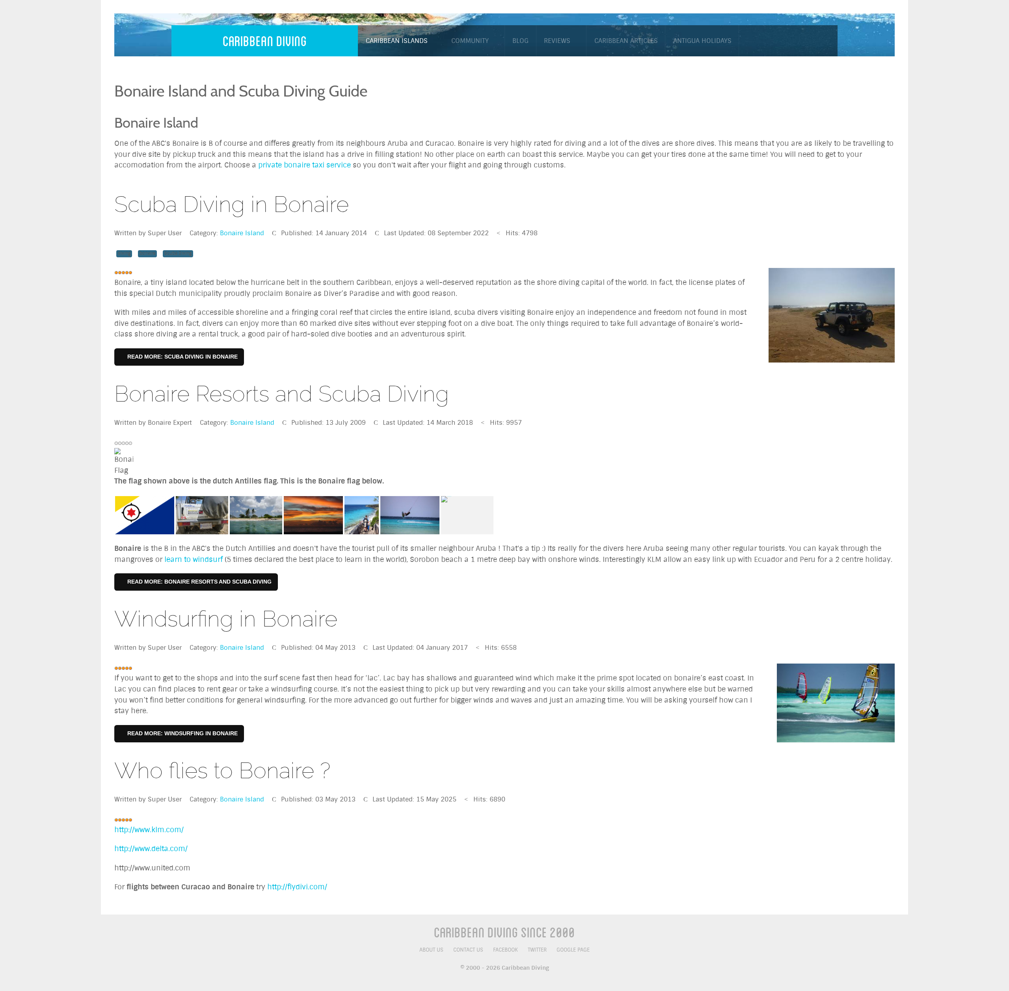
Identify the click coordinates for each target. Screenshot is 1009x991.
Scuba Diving (178, 254)
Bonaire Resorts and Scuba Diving (281, 394)
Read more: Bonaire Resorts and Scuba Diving (199, 581)
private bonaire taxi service (304, 165)
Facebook (505, 949)
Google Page (573, 949)
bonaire (147, 254)
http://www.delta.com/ (151, 848)
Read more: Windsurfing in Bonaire (182, 733)
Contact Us (468, 949)
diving (124, 254)
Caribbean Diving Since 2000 (504, 932)
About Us (431, 949)
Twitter (537, 949)
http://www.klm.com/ (149, 830)
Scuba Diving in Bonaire (231, 204)
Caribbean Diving (265, 40)
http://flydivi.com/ (297, 887)
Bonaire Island (242, 233)
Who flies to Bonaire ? (222, 770)
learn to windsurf (193, 559)
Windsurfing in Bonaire (225, 619)
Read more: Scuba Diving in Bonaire (182, 356)
